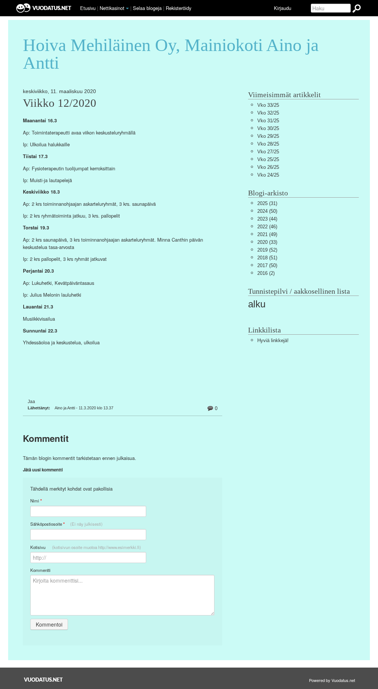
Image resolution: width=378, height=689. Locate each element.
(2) (266, 273)
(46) (267, 226)
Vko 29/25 (268, 136)
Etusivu (88, 7)
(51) (267, 257)
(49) (267, 234)
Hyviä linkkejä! (273, 340)
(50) (267, 211)
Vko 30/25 (268, 128)
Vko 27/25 (268, 151)
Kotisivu (85, 547)
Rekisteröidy (178, 7)
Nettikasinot (112, 7)
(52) (267, 250)
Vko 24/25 (268, 175)
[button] (127, 8)
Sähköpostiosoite (66, 524)
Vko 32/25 (268, 113)
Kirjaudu (282, 7)
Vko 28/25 (268, 144)
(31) (267, 203)
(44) (267, 219)
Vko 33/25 (268, 105)
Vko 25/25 (268, 159)
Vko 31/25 (268, 120)
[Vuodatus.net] (43, 679)
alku (256, 304)
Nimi (36, 501)
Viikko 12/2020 (59, 103)
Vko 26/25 (268, 167)
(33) (267, 242)
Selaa (147, 7)
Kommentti (40, 570)
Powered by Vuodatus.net (332, 680)
